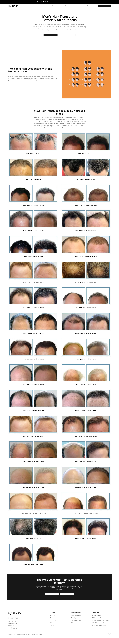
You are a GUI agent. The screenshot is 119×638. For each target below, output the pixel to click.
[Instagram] (11, 628)
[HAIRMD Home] (13, 6)
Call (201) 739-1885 (53, 594)
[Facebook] (9, 628)
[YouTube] (14, 628)
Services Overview (96, 615)
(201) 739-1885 (12, 621)
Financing (73, 618)
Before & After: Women (77, 623)
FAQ (51, 623)
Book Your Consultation (50, 35)
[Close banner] (110, 2)
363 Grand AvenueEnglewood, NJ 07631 (13, 617)
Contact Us (53, 620)
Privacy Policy (35, 634)
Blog (51, 618)
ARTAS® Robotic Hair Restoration (100, 623)
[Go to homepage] (14, 613)
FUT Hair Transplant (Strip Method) (101, 620)
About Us (52, 615)
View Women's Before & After (67, 35)
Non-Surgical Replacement (99, 625)
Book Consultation (76, 615)
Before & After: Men (76, 620)
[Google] (16, 628)
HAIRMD (18, 634)
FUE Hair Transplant (97, 618)
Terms (40, 634)
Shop (51, 625)
